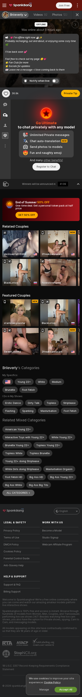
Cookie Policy (52, 682)
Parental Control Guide (16, 558)
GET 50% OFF (26, 215)
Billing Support (12, 591)
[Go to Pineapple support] (6, 653)
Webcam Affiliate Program (57, 544)
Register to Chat (46, 166)
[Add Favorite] (6, 93)
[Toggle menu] (4, 5)
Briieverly (10, 368)
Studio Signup (50, 537)
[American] (7, 382)
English (64, 511)
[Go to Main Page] (25, 5)
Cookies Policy (12, 551)
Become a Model (52, 530)
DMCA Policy (11, 544)
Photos (59, 14)
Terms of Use (11, 537)
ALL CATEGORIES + (18, 492)
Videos (40, 14)
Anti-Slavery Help (14, 565)
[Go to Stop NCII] (25, 653)
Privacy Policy (12, 530)
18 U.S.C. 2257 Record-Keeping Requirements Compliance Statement (35, 667)
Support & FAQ (12, 584)
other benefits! (53, 160)
